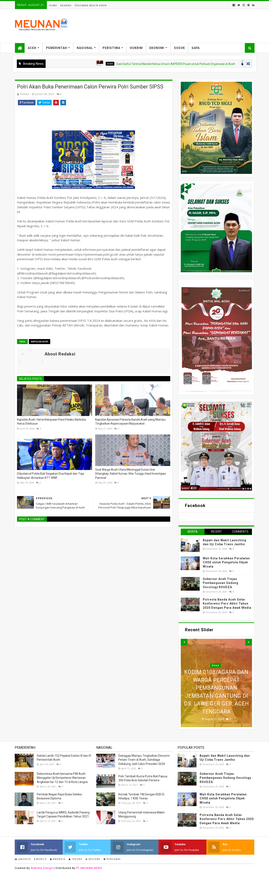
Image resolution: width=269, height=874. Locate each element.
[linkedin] (252, 5)
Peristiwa (111, 48)
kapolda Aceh (39, 341)
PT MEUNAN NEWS (89, 868)
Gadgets (24, 859)
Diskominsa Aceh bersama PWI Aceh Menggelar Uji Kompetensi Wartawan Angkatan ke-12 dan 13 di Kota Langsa (62, 778)
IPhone (76, 859)
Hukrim (136, 48)
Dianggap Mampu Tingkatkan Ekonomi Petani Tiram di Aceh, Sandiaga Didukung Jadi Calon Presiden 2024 (144, 760)
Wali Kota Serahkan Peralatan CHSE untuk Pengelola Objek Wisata (226, 562)
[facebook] (234, 5)
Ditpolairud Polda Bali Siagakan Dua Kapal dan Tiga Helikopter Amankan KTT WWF (50, 475)
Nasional (85, 48)
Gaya (196, 48)
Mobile (41, 859)
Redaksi (66, 5)
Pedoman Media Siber (91, 5)
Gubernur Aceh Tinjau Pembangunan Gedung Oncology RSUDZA (220, 583)
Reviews (94, 859)
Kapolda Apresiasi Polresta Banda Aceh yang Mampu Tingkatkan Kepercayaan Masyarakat (130, 421)
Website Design (42, 868)
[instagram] (244, 5)
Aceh (32, 48)
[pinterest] (249, 5)
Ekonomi (156, 48)
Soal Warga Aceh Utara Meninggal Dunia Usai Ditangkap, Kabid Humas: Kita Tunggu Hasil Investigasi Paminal (130, 473)
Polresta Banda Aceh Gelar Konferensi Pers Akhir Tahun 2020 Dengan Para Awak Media (227, 603)
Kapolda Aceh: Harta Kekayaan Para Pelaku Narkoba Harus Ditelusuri (51, 421)
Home (53, 5)
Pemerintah (56, 48)
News (85, 63)
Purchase (113, 859)
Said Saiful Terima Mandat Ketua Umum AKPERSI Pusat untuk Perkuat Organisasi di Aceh (150, 64)
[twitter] (239, 5)
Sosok (179, 48)
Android (59, 859)
